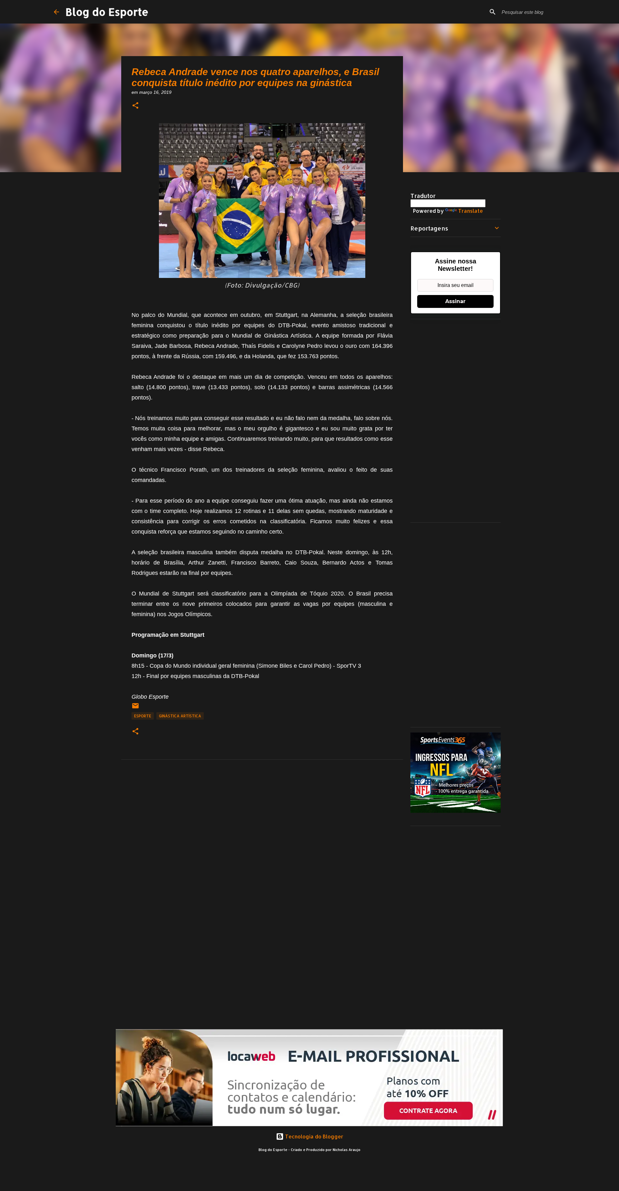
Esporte (142, 716)
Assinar (455, 301)
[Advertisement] (455, 420)
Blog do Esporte (107, 11)
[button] (135, 106)
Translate (470, 210)
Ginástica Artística (180, 716)
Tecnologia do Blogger (313, 1136)
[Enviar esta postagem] (135, 708)
